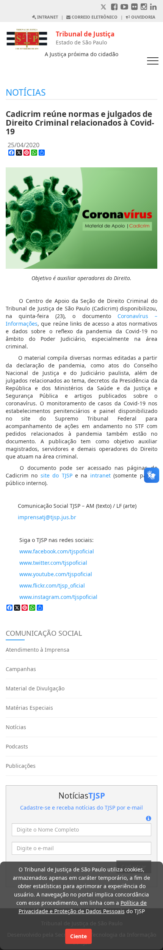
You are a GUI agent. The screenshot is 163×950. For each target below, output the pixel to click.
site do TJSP (56, 475)
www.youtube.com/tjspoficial (55, 574)
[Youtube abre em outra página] (124, 7)
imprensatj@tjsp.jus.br (47, 517)
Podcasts (17, 746)
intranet (100, 475)
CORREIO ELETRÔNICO (94, 17)
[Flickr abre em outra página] (134, 7)
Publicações (21, 765)
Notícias (16, 727)
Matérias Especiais (29, 707)
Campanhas (21, 669)
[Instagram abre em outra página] (144, 7)
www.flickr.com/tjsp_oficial (52, 585)
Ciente (78, 936)
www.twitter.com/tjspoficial (53, 562)
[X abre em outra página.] (104, 7)
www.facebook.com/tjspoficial (56, 551)
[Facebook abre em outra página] (114, 7)
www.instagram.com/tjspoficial (58, 596)
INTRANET (47, 17)
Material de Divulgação (35, 688)
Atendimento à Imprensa (37, 649)
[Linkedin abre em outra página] (153, 7)
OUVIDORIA (142, 17)
